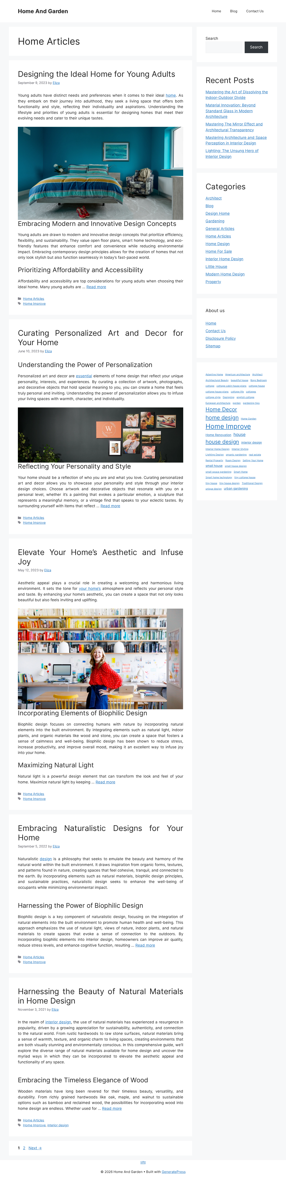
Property (213, 282)
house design (222, 441)
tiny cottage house (244, 477)
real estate (255, 454)
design (46, 859)
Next (35, 1148)
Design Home (218, 213)
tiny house (211, 483)
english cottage (245, 397)
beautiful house (239, 380)
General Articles (220, 228)
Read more (96, 287)
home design (222, 417)
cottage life (237, 391)
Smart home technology (219, 477)
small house (214, 465)
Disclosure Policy (221, 338)
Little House (216, 266)
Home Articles (33, 298)
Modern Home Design (225, 274)
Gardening (215, 221)
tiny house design (229, 483)
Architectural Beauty (217, 380)
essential (84, 376)
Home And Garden (43, 11)
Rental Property (214, 460)
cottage (210, 385)
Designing (228, 397)
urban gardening (236, 488)
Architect (214, 198)
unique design (214, 488)
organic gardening (236, 454)
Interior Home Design (224, 259)
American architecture (237, 374)
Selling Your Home (253, 460)
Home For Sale (219, 251)
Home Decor (221, 409)
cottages (251, 391)
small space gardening (218, 471)
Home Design (218, 244)
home (171, 95)
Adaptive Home (214, 374)
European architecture (218, 403)
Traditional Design (252, 483)
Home (216, 11)
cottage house (257, 385)
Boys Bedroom (258, 380)
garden (237, 403)
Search (212, 38)
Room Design (232, 460)
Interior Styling (240, 449)
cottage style (213, 397)
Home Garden (248, 418)
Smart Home (241, 471)
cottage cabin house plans (231, 385)
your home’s (90, 588)
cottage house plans (217, 391)
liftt (143, 1162)
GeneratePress (174, 1172)
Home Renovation (218, 435)
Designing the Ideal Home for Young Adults (96, 74)
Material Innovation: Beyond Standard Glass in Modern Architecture (231, 111)
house (239, 434)
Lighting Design (215, 454)
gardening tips (251, 403)
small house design (236, 466)
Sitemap (213, 346)
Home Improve (34, 303)
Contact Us (255, 11)
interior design (58, 1022)
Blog (233, 11)
